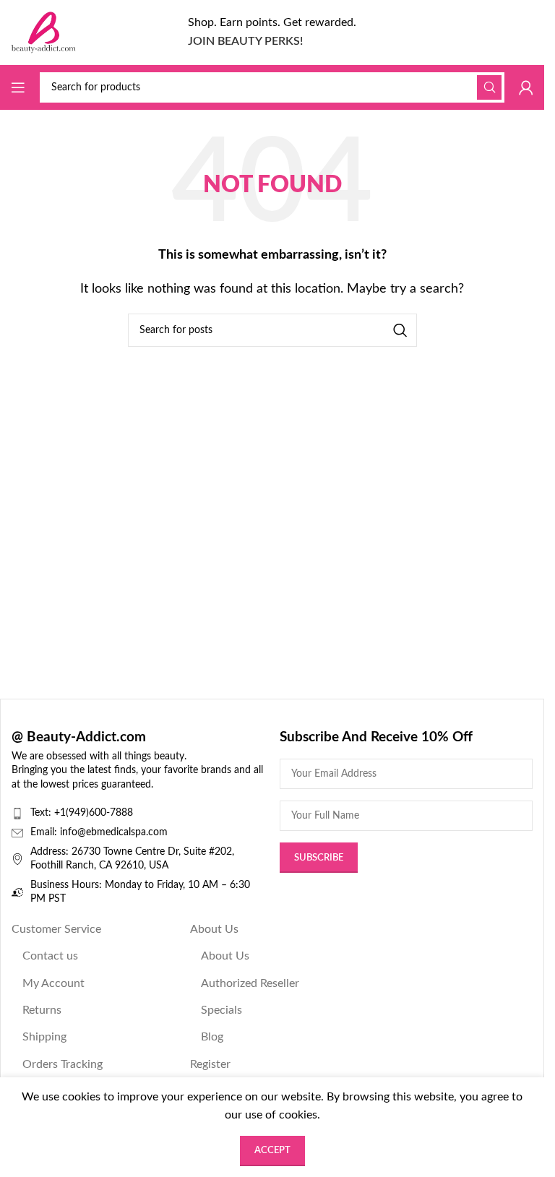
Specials (221, 1010)
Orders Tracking (62, 1064)
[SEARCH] (489, 87)
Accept (272, 1150)
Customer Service (56, 929)
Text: (42, 813)
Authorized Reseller (250, 983)
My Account (53, 983)
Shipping (44, 1037)
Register (210, 1064)
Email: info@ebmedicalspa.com (99, 832)
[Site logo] (43, 32)
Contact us (50, 956)
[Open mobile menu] (18, 87)
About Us (214, 929)
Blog (212, 1037)
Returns (41, 1010)
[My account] (526, 87)
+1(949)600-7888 (93, 813)
